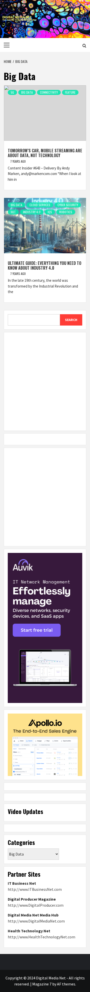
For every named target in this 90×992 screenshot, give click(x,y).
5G (12, 92)
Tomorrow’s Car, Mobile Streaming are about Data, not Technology (45, 153)
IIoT (13, 212)
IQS (50, 212)
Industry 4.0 (31, 212)
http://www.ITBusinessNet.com (35, 889)
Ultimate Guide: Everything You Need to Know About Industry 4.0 (44, 265)
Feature (70, 92)
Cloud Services (40, 205)
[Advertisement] (45, 381)
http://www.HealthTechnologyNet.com (41, 936)
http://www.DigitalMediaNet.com (36, 921)
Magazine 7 (42, 983)
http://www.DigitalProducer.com (36, 905)
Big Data (27, 92)
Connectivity (49, 92)
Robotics (65, 212)
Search (71, 319)
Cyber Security (68, 205)
